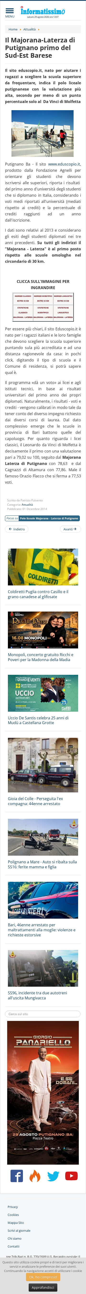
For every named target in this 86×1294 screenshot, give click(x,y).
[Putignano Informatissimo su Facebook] (15, 1177)
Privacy (13, 1207)
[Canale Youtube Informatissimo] (70, 1177)
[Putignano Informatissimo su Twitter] (52, 1177)
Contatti (13, 1246)
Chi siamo (15, 1238)
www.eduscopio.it (64, 164)
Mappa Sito (16, 1222)
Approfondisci (43, 1287)
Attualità (27, 505)
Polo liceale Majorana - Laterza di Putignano (49, 518)
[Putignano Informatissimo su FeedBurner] (34, 1177)
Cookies (13, 1215)
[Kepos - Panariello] (43, 1092)
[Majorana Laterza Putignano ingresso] (43, 134)
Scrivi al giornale (19, 1230)
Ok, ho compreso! (43, 1277)
